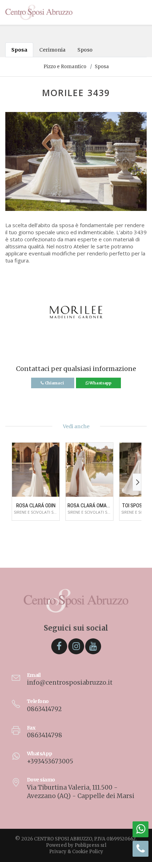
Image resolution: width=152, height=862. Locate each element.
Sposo (85, 50)
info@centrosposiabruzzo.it (69, 682)
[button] (11, 165)
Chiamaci (54, 382)
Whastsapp (100, 382)
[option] (76, 161)
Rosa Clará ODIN (35, 505)
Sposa (19, 50)
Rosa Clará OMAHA (89, 505)
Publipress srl (90, 845)
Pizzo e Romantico (64, 67)
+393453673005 (50, 761)
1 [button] (65, 201)
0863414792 (44, 709)
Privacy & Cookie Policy (76, 852)
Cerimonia (52, 50)
